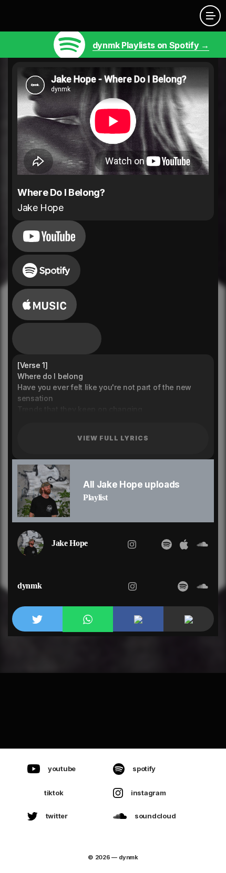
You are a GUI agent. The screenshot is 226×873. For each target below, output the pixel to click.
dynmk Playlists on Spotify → (151, 45)
